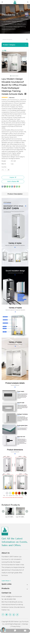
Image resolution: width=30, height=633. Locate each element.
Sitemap (25, 624)
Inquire (12, 177)
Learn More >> (6, 580)
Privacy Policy (15, 626)
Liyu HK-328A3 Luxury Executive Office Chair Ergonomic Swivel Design (20, 517)
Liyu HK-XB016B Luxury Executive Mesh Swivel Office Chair (9, 517)
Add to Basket (12, 181)
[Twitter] (10, 614)
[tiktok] (17, 614)
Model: (4, 161)
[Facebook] (3, 614)
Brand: (4, 164)
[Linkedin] (6, 614)
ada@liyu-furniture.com (14, 596)
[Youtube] (13, 614)
